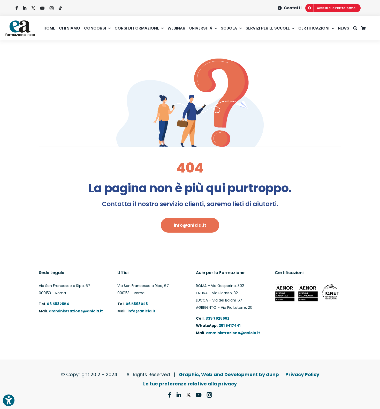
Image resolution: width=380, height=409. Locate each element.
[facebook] (17, 8)
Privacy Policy (302, 374)
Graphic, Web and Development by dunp (229, 374)
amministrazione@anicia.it (76, 311)
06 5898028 (137, 303)
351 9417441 (229, 325)
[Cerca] (357, 28)
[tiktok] (60, 8)
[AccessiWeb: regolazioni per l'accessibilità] (9, 400)
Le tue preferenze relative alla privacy (190, 384)
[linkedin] (24, 8)
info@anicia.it (141, 311)
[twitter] (33, 8)
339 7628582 (218, 318)
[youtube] (42, 8)
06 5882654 (57, 303)
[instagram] (52, 8)
